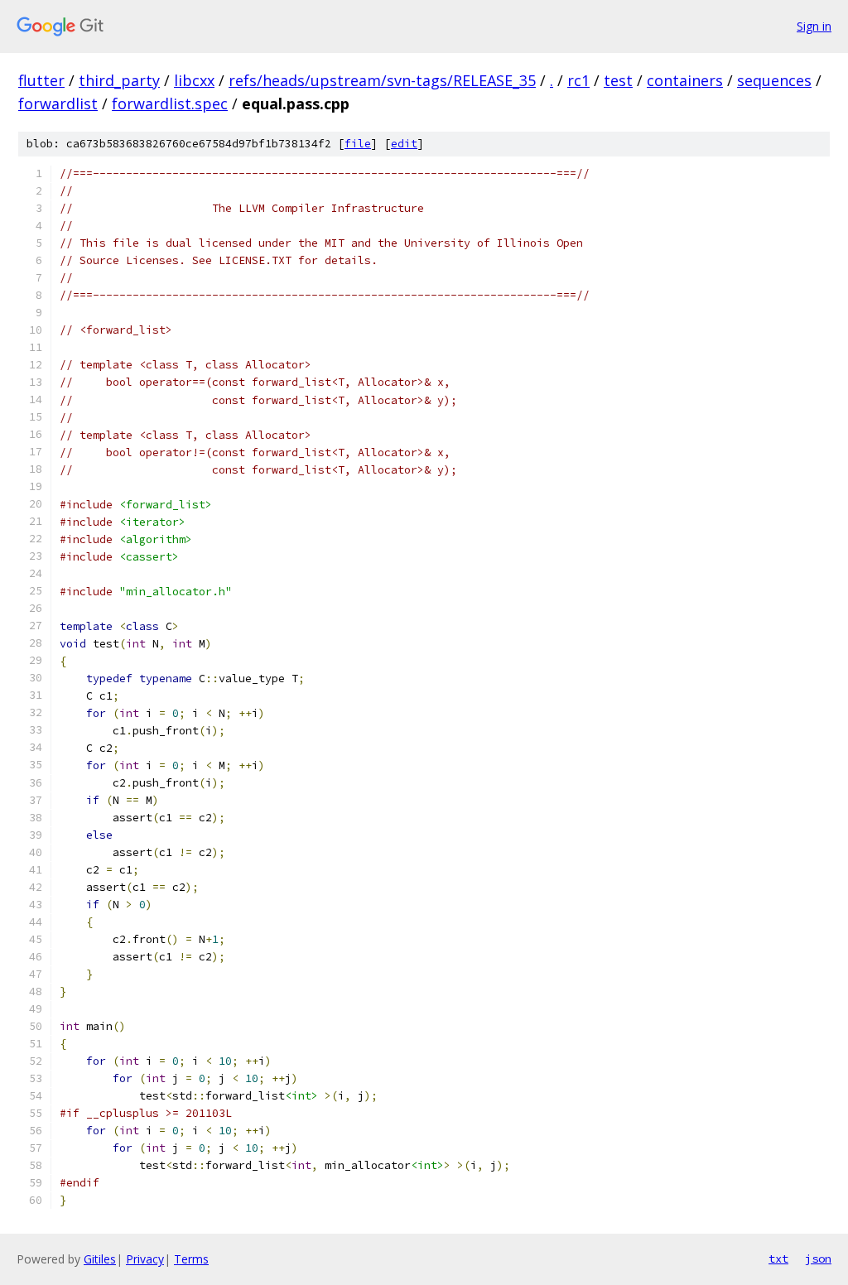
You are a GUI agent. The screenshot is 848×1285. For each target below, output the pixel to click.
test (618, 80)
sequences (774, 80)
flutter (41, 80)
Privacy (145, 1259)
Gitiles (100, 1259)
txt (778, 1258)
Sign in (814, 26)
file (357, 144)
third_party (119, 80)
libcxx (194, 80)
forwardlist (58, 103)
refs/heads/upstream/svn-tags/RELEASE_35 (382, 80)
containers (685, 80)
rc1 (578, 80)
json (818, 1258)
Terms (191, 1259)
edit (404, 144)
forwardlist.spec (170, 103)
